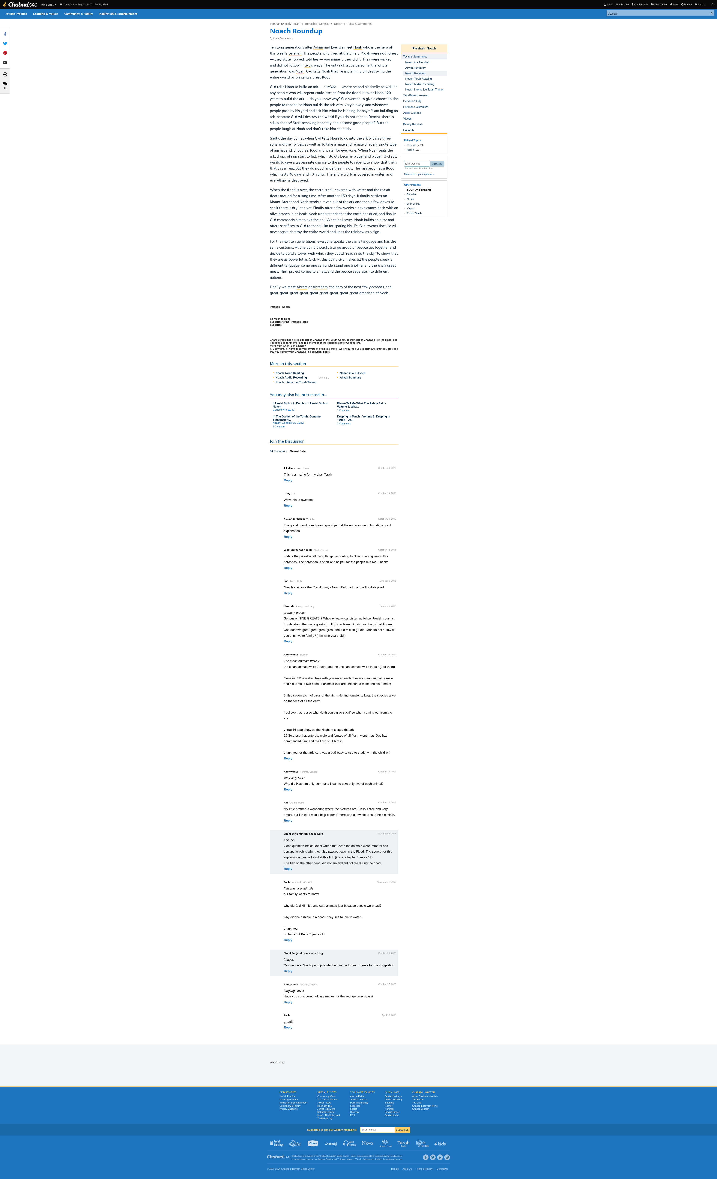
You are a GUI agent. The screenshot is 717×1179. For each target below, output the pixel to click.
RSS (352, 1115)
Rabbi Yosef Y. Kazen (335, 1159)
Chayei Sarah (414, 213)
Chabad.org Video (326, 1096)
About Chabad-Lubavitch (425, 1096)
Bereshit (411, 194)
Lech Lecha (413, 203)
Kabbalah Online (326, 1112)
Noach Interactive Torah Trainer (296, 382)
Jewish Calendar (358, 1099)
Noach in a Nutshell (352, 373)
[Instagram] (447, 1157)
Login (610, 4)
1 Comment (343, 410)
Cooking (386, 1143)
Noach (338, 23)
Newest (295, 451)
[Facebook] (426, 1157)
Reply (288, 480)
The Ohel (417, 1102)
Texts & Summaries (359, 23)
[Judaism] (20, 4)
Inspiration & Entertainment (118, 14)
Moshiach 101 (324, 1106)
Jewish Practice (16, 14)
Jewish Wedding (393, 1099)
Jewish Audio (392, 1115)
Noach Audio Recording (291, 377)
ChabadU (331, 1143)
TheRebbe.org (324, 1118)
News (368, 1143)
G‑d (309, 71)
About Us (407, 1169)
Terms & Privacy (424, 1169)
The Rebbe (418, 1099)
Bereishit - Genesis (317, 23)
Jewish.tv (313, 1143)
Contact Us (442, 1169)
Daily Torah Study (359, 1102)
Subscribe (355, 1106)
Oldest (303, 451)
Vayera (410, 208)
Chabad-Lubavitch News (425, 1106)
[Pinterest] (440, 1157)
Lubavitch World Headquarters (388, 1156)
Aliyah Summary (350, 377)
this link (328, 857)
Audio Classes (349, 1143)
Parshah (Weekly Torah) (285, 23)
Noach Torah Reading (290, 373)
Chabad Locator (420, 1109)
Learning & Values (45, 14)
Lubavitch (331, 1156)
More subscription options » (419, 174)
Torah (358, 1159)
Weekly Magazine (288, 1109)
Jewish (378, 1159)
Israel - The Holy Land (328, 1115)
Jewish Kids (440, 1143)
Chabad (323, 1156)
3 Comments (344, 423)
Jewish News (324, 1102)
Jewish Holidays (393, 1096)
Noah (366, 53)
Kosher (388, 1106)
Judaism (366, 1159)
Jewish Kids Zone (326, 1109)
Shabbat (389, 1102)
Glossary (354, 1112)
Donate (688, 4)
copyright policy (321, 351)
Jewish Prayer (392, 1112)
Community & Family (78, 14)
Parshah (418, 48)
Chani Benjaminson (283, 38)
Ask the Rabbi (641, 4)
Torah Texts (404, 1143)
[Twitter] (433, 1157)
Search (353, 1109)
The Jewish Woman (327, 1099)
